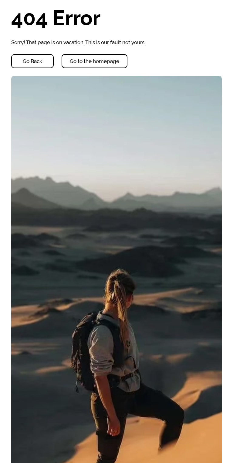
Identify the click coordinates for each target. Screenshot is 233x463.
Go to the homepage (94, 61)
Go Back (32, 61)
